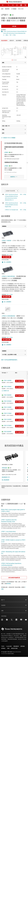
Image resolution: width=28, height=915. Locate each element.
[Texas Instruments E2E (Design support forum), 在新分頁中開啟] (21, 620)
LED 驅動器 (13, 8)
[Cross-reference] (13, 5)
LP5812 (6, 166)
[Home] (14, 2)
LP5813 (6, 152)
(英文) (7, 35)
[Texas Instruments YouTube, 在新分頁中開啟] (26, 620)
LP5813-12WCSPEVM (8, 276)
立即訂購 (14, 26)
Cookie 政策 (9, 646)
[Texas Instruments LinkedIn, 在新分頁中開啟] (16, 620)
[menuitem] (8, 5)
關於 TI (2, 599)
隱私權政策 (16, 646)
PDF (10, 35)
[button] (3, 5)
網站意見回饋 (14, 648)
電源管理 (7, 8)
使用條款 (8, 583)
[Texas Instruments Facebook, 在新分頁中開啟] (7, 620)
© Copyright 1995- (6, 651)
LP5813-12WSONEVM (8, 316)
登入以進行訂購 (6, 257)
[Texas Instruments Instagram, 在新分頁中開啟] (2, 620)
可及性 (2, 646)
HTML (14, 35)
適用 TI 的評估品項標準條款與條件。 (9, 359)
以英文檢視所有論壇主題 (14, 577)
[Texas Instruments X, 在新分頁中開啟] (12, 620)
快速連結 (3, 605)
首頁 (2, 8)
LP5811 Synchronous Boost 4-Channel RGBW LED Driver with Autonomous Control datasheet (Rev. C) (15, 33)
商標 (8, 648)
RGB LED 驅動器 (22, 8)
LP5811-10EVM (6, 240)
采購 (2, 610)
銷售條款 (23, 646)
